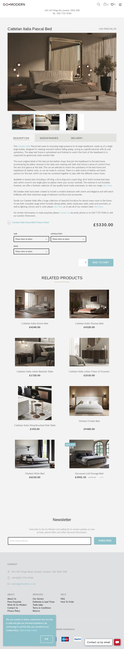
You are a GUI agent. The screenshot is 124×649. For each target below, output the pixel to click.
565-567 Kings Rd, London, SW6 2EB (62, 11)
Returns (36, 611)
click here (107, 186)
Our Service (38, 599)
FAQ (63, 599)
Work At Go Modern (17, 605)
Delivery (77, 138)
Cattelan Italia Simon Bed (34, 323)
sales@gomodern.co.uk (23, 584)
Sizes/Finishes (49, 138)
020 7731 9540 (64, 14)
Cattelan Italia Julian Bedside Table (35, 371)
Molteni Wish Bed (34, 473)
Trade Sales (38, 605)
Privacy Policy (13, 611)
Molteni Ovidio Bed (89, 421)
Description (21, 138)
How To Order (67, 602)
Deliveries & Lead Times (44, 602)
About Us (11, 599)
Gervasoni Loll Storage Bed (89, 473)
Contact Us (64, 213)
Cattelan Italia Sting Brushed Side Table (34, 425)
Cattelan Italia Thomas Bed (89, 323)
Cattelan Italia (24, 146)
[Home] (14, 7)
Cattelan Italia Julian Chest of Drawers (89, 371)
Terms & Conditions (42, 608)
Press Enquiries (14, 602)
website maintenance (65, 629)
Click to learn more (28, 631)
